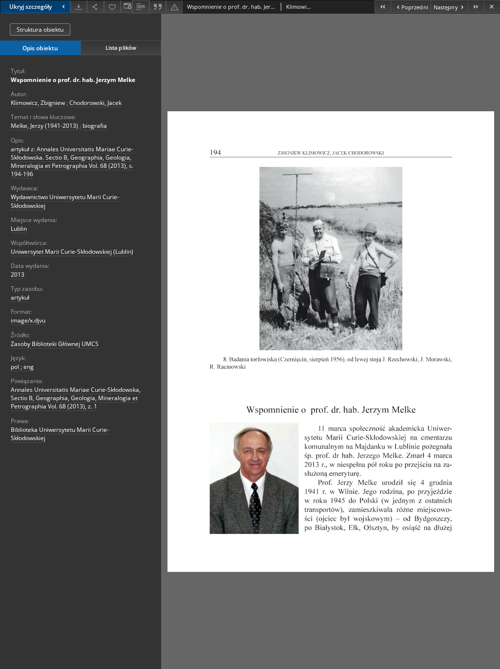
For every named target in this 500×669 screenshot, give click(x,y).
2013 (17, 274)
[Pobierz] (78, 6)
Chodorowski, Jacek (95, 103)
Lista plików (120, 47)
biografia (95, 126)
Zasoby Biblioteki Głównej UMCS (55, 344)
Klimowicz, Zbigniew (38, 103)
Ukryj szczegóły (30, 6)
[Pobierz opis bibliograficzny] (140, 7)
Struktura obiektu (40, 29)
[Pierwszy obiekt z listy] (383, 6)
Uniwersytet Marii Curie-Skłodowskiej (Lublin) (72, 251)
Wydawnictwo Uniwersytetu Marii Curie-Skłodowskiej (65, 201)
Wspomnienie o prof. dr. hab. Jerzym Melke (73, 80)
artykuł (20, 297)
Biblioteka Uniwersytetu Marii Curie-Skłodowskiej (60, 434)
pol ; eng (22, 367)
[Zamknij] (492, 6)
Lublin (19, 228)
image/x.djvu (28, 320)
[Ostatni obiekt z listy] (476, 6)
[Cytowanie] (157, 6)
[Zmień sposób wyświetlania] (126, 6)
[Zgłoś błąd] (174, 6)
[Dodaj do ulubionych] (112, 6)
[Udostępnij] (95, 6)
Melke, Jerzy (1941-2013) (44, 126)
